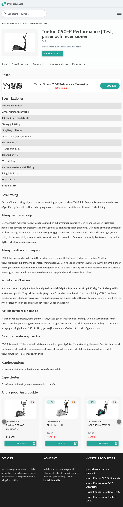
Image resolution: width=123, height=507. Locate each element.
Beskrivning (39, 64)
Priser (5, 64)
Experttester (79, 64)
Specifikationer (20, 64)
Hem (4, 23)
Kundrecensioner (59, 64)
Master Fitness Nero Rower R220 (103, 491)
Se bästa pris (52, 53)
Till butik (20, 443)
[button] (119, 14)
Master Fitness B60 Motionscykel (103, 478)
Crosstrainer (13, 23)
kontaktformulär (52, 480)
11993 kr (110, 85)
